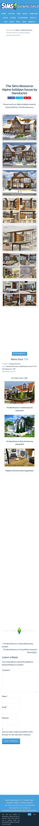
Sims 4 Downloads (19, 6)
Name (5, 696)
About (34, 814)
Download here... (19, 353)
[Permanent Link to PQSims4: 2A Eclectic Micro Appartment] (19, 466)
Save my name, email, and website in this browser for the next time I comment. (17, 733)
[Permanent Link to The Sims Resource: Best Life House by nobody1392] (19, 436)
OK (29, 814)
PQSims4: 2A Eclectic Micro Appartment (19, 471)
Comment (6, 670)
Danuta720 (10, 366)
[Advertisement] (19, 60)
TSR (26, 359)
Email (4, 707)
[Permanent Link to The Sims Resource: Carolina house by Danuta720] (19, 403)
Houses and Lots (14, 364)
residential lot (23, 366)
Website (5, 718)
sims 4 (31, 366)
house (16, 366)
